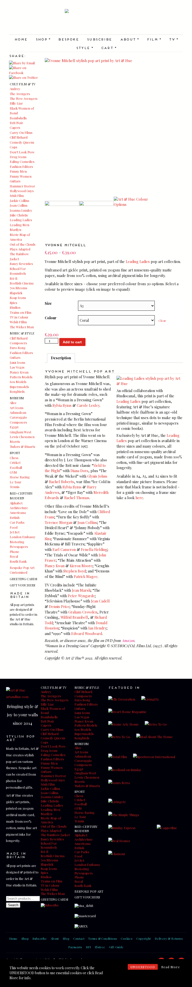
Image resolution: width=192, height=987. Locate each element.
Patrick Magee (86, 576)
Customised (18, 572)
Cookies (126, 938)
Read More (170, 967)
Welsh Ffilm (18, 322)
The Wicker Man (22, 327)
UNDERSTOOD (142, 967)
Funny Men (18, 171)
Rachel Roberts (61, 481)
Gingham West (20, 432)
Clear (162, 320)
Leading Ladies (21, 220)
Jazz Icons (17, 362)
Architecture (19, 508)
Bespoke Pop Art (22, 567)
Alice (13, 403)
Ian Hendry (97, 627)
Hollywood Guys (22, 191)
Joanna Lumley (21, 210)
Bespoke (68, 39)
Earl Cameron (64, 549)
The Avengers (20, 94)
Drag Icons (18, 157)
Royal (14, 556)
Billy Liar (16, 103)
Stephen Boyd (74, 570)
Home (21, 39)
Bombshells (18, 118)
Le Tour (15, 482)
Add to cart (72, 342)
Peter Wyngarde (81, 595)
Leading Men (19, 225)
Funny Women (21, 176)
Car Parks (17, 522)
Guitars (15, 181)
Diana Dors (79, 470)
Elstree (100, 947)
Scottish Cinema (22, 283)
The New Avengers (24, 98)
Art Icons (17, 408)
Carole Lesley (88, 405)
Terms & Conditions (102, 938)
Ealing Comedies (22, 161)
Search (13, 905)
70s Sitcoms (18, 288)
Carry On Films (21, 132)
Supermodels (19, 387)
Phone (14, 551)
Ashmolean (18, 412)
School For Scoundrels (49, 845)
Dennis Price (59, 606)
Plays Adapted (20, 249)
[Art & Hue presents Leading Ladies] (149, 383)
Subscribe (99, 39)
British (15, 517)
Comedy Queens (22, 142)
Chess (14, 458)
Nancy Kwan (19, 372)
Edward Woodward (86, 633)
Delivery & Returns (169, 938)
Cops (13, 147)
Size (48, 303)
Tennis (15, 487)
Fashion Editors (21, 166)
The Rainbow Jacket (55, 835)
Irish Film (17, 195)
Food (14, 527)
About (129, 39)
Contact (78, 938)
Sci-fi (13, 278)
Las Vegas (17, 367)
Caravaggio (18, 417)
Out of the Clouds (23, 244)
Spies (13, 302)
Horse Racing (20, 477)
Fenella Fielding (94, 549)
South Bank (18, 561)
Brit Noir (16, 123)
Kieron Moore (81, 565)
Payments (75, 947)
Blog (66, 938)
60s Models (18, 382)
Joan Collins (19, 205)
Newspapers (19, 546)
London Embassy (23, 537)
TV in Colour (19, 317)
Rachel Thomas (76, 497)
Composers (18, 343)
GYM (13, 472)
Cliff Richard (19, 137)
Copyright (143, 938)
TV (173, 39)
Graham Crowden (82, 611)
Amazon (128, 640)
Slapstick (16, 293)
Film (154, 39)
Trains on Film (20, 312)
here (139, 497)
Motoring (17, 542)
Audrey (15, 89)
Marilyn (15, 229)
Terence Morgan (58, 522)
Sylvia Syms (62, 405)
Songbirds (17, 391)
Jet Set (15, 532)
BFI (88, 947)
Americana (18, 512)
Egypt (14, 427)
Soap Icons (18, 297)
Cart (108, 47)
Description (61, 357)
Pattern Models (21, 377)
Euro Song (18, 348)
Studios (15, 307)
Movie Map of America (51, 820)
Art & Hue (96, 22)
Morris (15, 441)
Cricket (15, 462)
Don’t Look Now (22, 152)
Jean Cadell (100, 600)
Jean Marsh (81, 590)
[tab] (61, 358)
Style (84, 47)
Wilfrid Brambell (74, 617)
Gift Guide (116, 947)
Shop (43, 39)
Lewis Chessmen (22, 437)
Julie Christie (19, 215)
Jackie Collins (19, 200)
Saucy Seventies (21, 263)
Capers (15, 127)
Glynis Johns (97, 476)
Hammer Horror (22, 186)
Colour (50, 317)
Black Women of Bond (53, 710)
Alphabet (16, 503)
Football (16, 467)
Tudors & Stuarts (22, 446)
